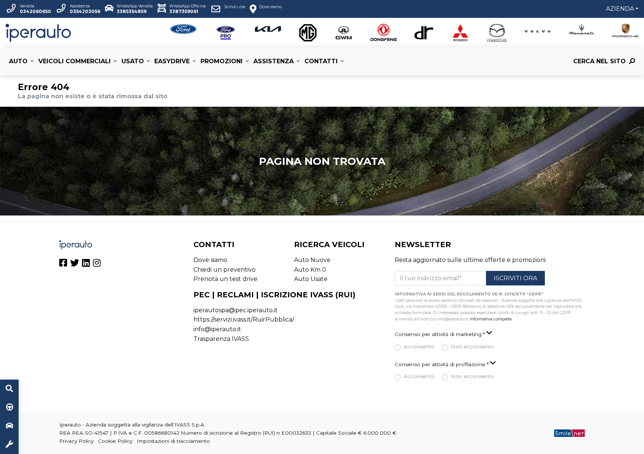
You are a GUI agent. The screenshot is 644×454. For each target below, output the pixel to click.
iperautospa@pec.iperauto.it (235, 310)
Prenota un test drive (225, 278)
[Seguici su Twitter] (74, 264)
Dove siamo (210, 259)
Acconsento (419, 346)
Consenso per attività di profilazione (442, 364)
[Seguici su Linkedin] (86, 264)
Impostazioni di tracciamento (173, 441)
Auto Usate (311, 278)
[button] (490, 333)
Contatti (321, 61)
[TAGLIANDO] (9, 444)
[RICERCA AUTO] (9, 389)
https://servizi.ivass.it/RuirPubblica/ (243, 319)
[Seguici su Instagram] (97, 264)
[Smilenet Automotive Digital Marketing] (569, 433)
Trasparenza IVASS (221, 338)
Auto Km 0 (310, 269)
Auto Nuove (312, 259)
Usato (132, 61)
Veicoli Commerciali (74, 61)
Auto (18, 61)
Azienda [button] (620, 8)
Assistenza (273, 61)
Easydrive (172, 61)
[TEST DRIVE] (9, 407)
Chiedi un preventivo (224, 269)
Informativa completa (491, 319)
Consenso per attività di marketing (440, 334)
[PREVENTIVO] (9, 426)
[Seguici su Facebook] (63, 264)
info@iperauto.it (217, 329)
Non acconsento (472, 346)
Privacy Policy (76, 441)
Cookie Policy (115, 441)
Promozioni (222, 61)
